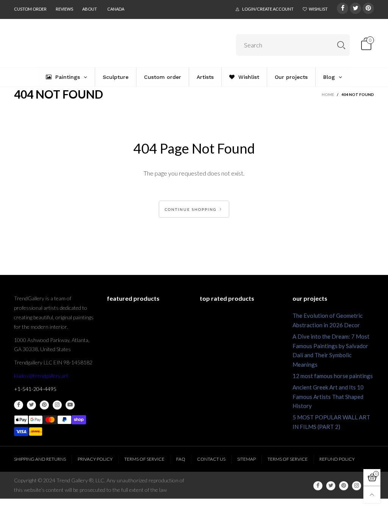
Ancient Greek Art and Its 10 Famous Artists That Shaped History (328, 397)
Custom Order (30, 8)
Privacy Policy (95, 459)
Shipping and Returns (40, 459)
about (89, 8)
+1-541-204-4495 (35, 389)
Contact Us (211, 459)
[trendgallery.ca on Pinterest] (44, 405)
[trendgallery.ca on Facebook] (18, 405)
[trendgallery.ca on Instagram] (57, 405)
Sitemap (246, 459)
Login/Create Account (268, 8)
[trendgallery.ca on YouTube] (70, 405)
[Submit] (341, 45)
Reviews (64, 8)
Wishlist (318, 8)
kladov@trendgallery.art (41, 375)
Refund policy (337, 459)
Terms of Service (144, 459)
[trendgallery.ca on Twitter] (31, 405)
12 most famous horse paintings (333, 375)
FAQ (180, 459)
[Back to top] (371, 494)
